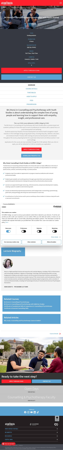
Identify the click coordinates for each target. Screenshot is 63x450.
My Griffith (8, 432)
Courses (34, 8)
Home (2, 8)
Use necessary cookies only (11, 242)
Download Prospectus (31, 156)
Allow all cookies (51, 242)
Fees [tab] (31, 100)
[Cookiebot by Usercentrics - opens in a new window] (54, 207)
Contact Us (31, 77)
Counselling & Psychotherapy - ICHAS (21, 8)
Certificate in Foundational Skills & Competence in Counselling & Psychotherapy (28, 306)
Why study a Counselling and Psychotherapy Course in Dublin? (22, 320)
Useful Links (9, 439)
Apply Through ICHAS (31, 70)
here (7, 222)
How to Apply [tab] (31, 96)
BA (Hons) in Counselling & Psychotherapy (16, 302)
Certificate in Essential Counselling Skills (16, 308)
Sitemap (21, 445)
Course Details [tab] (31, 89)
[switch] (24, 231)
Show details (54, 237)
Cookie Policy (15, 445)
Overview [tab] (31, 85)
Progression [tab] (31, 104)
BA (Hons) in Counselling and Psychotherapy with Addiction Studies (24, 304)
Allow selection (31, 242)
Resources (8, 436)
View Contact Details (11, 429)
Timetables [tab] (31, 93)
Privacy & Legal (8, 445)
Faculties (8, 8)
